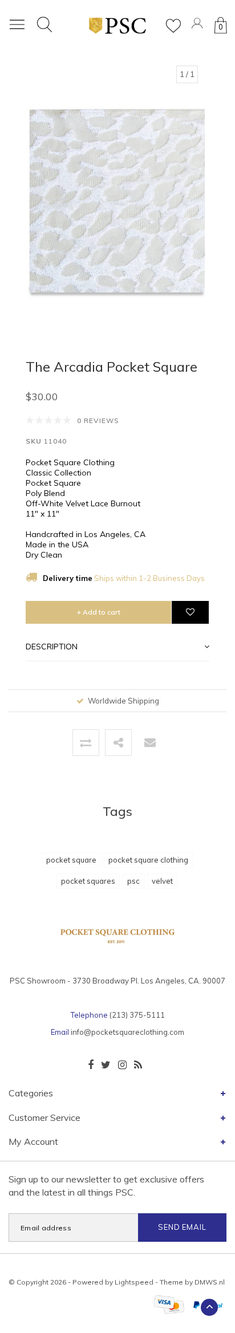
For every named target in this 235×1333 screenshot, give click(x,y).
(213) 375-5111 (137, 1014)
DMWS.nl (210, 1282)
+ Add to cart (98, 612)
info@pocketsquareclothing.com (127, 1032)
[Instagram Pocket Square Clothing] (122, 1065)
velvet (162, 880)
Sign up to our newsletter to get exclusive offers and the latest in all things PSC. (106, 1185)
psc (133, 880)
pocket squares (88, 880)
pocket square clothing (148, 859)
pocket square (71, 859)
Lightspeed (134, 1282)
